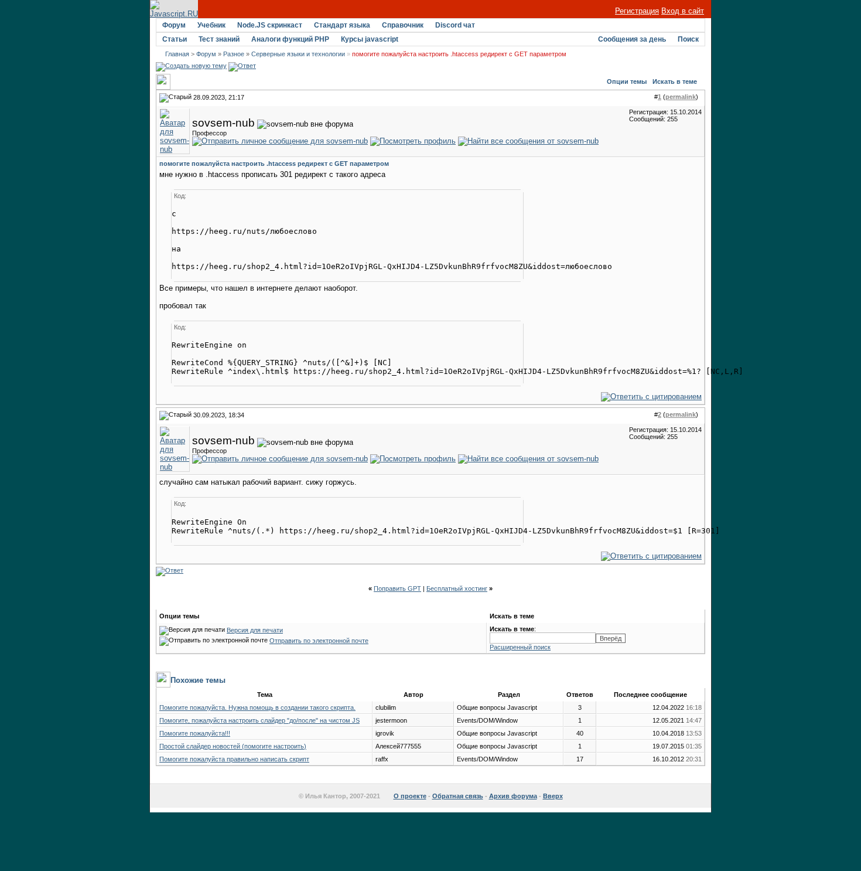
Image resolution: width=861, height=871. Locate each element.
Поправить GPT (397, 588)
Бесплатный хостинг (456, 588)
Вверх (553, 795)
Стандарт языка (342, 25)
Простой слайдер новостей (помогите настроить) (232, 746)
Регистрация (637, 10)
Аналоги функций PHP (290, 39)
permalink (680, 96)
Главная (177, 53)
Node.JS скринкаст (269, 25)
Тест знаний (219, 39)
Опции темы (627, 81)
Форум (174, 25)
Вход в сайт (682, 10)
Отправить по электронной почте (318, 640)
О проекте (410, 795)
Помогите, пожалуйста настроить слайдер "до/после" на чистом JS (259, 720)
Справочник (402, 25)
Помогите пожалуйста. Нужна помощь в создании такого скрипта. (257, 707)
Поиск (688, 39)
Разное (233, 53)
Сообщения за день (632, 39)
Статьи (174, 39)
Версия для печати (255, 630)
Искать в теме (674, 81)
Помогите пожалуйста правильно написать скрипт (234, 759)
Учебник (211, 25)
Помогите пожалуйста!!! (194, 733)
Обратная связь (457, 795)
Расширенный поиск (520, 647)
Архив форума (513, 795)
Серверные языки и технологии (298, 53)
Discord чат (455, 25)
